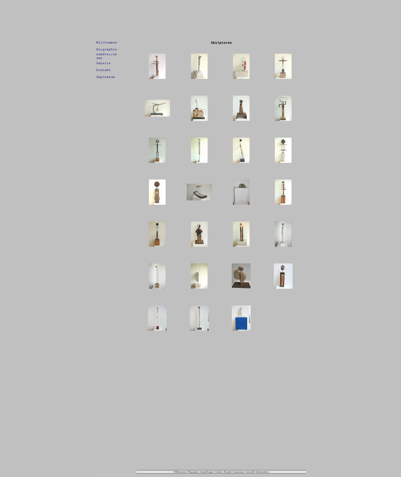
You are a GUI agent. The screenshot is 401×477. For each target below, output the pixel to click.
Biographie (193, 472)
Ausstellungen (207, 472)
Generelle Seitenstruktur (257, 472)
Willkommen (180, 472)
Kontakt (228, 472)
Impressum (238, 472)
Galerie (218, 472)
